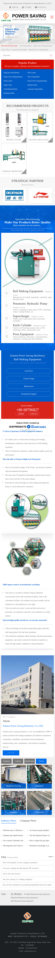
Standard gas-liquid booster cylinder (15, 835)
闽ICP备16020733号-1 (21, 936)
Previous (3, 195)
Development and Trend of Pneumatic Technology (15, 846)
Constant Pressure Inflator (19, 50)
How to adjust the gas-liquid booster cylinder (41, 841)
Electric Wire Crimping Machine (37, 81)
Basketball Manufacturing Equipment (24, 898)
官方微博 (28, 7)
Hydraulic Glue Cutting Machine (38, 50)
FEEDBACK (42, 7)
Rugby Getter (8, 85)
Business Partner (28, 185)
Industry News (8, 820)
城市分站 (15, 7)
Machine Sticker (32, 85)
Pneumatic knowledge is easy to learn (41, 846)
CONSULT (34, 414)
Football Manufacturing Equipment (37, 894)
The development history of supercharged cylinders (41, 835)
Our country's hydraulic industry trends (15, 841)
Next (47, 32)
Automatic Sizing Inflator (35, 89)
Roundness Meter (9, 93)
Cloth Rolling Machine (11, 89)
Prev (7, 32)
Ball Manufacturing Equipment (22, 901)
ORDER (21, 414)
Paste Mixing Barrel (26, 46)
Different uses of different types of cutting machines (15, 830)
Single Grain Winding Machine (42, 46)
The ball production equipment (27, 110)
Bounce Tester (6, 50)
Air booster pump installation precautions (41, 830)
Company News (28, 820)
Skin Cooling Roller (34, 77)
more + (51, 857)
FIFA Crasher (32, 73)
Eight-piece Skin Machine (11, 73)
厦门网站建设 (16, 894)
